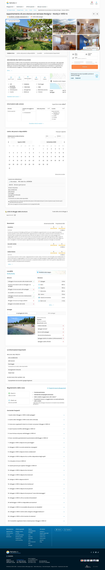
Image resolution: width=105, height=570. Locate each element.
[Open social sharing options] (97, 13)
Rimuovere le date (60, 174)
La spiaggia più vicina (22, 313)
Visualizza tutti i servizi (13, 96)
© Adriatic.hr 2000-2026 (11, 566)
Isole (29, 540)
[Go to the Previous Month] (9, 142)
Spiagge (30, 545)
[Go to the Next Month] (64, 142)
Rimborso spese (19, 536)
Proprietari (68, 529)
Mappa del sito (54, 566)
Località (39, 53)
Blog (41, 541)
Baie (29, 543)
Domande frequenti (46, 566)
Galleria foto (10, 53)
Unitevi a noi (42, 536)
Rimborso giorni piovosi (19, 185)
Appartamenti (9, 531)
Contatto (10, 556)
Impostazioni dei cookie (63, 566)
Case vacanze (9, 533)
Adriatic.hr (42, 531)
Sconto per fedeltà (20, 535)
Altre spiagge (51, 313)
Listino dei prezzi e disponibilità (26, 53)
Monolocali (8, 536)
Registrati (77, 78)
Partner (59, 529)
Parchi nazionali (31, 541)
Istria (29, 535)
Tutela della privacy (38, 566)
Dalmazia (30, 538)
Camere (8, 535)
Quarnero (30, 536)
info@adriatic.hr (20, 559)
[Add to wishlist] (93, 13)
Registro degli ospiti (44, 533)
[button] (28, 34)
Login (72, 78)
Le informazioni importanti (52, 53)
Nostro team (42, 535)
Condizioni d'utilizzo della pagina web (25, 566)
